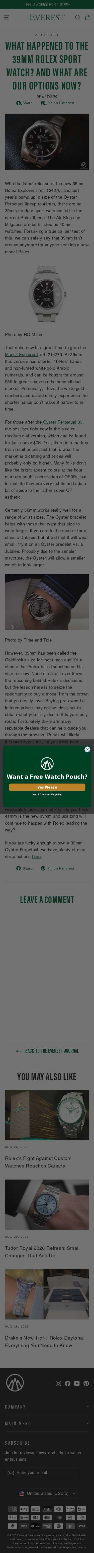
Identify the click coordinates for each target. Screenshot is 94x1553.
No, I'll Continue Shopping (47, 794)
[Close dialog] (87, 749)
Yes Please (47, 787)
